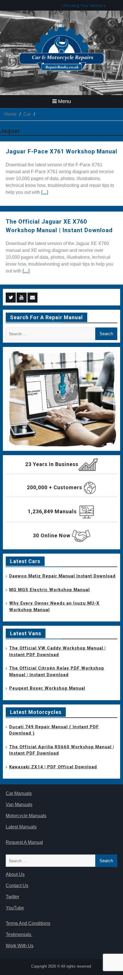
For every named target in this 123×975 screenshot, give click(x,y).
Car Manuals (19, 793)
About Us (15, 874)
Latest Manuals (21, 826)
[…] (44, 192)
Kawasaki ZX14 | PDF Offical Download (53, 766)
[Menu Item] (11, 298)
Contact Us (17, 885)
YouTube (15, 907)
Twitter (12, 896)
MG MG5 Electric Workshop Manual (49, 589)
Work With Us (19, 945)
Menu (64, 101)
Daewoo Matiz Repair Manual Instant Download (62, 576)
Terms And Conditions (28, 923)
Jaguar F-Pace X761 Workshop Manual (61, 151)
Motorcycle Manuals (26, 815)
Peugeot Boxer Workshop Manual (47, 688)
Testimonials (19, 934)
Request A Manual (24, 842)
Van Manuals (19, 804)
